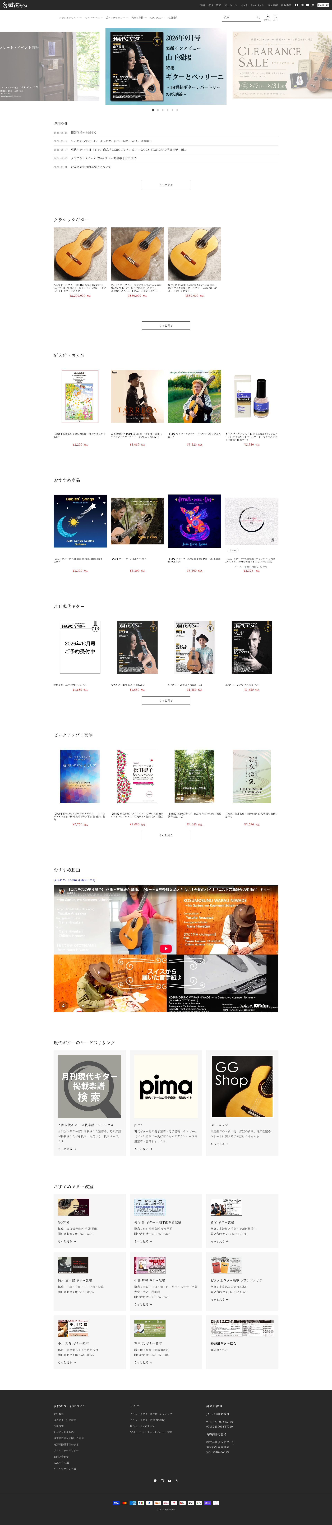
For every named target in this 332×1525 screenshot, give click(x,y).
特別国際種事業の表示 (66, 1444)
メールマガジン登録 (65, 1468)
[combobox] (241, 17)
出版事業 (286, 5)
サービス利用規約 (64, 1432)
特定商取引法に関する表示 (69, 1438)
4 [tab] (167, 110)
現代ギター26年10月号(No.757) (70, 684)
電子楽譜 (273, 5)
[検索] (258, 17)
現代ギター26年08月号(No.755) (185, 684)
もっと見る (166, 185)
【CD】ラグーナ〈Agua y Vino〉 (129, 558)
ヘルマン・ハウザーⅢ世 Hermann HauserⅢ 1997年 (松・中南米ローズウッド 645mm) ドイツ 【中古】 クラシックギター (80, 287)
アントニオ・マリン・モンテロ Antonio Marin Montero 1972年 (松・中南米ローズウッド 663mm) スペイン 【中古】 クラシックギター (136, 287)
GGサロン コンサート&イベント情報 (151, 1432)
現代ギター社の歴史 (65, 1420)
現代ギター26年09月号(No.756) (128, 684)
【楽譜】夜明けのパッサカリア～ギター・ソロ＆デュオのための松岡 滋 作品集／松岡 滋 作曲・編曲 (79, 816)
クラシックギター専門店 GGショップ (151, 1414)
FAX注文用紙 (61, 1462)
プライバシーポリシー (66, 1450)
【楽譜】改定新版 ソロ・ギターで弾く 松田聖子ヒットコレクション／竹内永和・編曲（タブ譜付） (137, 815)
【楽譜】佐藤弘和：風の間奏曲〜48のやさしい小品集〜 (80, 435)
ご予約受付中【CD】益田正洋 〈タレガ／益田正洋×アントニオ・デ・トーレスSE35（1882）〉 (136, 435)
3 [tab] (163, 110)
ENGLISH (323, 5)
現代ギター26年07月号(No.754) (242, 684)
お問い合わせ (61, 1456)
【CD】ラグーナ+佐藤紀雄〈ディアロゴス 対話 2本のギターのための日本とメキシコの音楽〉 (251, 560)
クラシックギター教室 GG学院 (147, 1420)
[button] (70, 17)
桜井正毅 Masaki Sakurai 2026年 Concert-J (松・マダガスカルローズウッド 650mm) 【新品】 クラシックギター (192, 287)
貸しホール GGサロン (142, 1426)
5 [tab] (172, 110)
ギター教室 (214, 5)
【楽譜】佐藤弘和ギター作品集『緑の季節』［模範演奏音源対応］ (194, 815)
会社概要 (59, 1414)
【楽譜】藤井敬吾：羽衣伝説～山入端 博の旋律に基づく (251, 815)
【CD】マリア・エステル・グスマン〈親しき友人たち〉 (194, 435)
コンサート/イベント (252, 5)
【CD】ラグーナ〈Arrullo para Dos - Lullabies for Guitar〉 (194, 560)
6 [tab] (177, 110)
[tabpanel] (166, 66)
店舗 (202, 5)
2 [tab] (158, 110)
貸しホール (230, 5)
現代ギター (170, 1509)
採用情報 (59, 1426)
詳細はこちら (219, 1350)
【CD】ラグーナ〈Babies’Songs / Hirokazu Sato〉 (78, 560)
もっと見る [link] (141, 1149)
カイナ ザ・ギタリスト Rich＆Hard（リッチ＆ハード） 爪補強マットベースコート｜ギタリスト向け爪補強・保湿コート (251, 436)
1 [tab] (153, 110)
